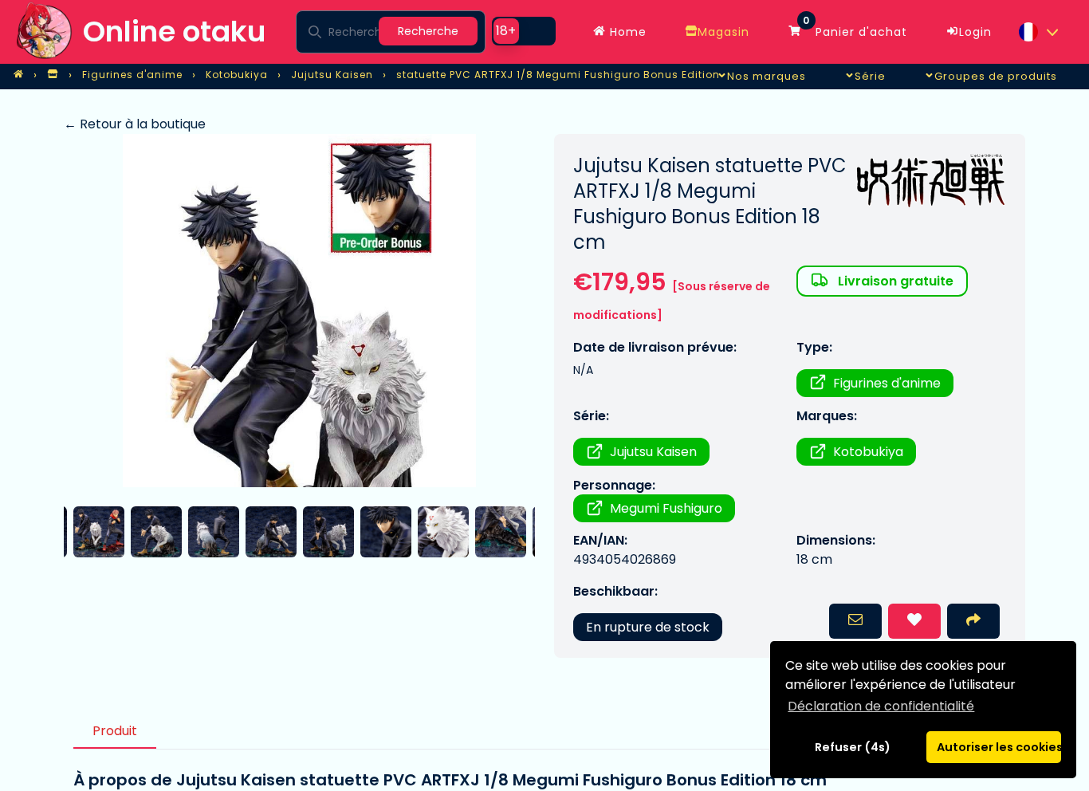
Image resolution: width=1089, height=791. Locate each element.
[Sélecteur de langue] (1038, 32)
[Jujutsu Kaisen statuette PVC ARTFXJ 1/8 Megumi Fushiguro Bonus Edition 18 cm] (299, 310)
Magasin (723, 32)
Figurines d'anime (887, 383)
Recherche (428, 31)
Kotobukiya (868, 452)
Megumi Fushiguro (666, 508)
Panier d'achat (855, 28)
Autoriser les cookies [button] (999, 747)
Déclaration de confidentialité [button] (881, 706)
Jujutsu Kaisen (653, 452)
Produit (114, 731)
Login (975, 32)
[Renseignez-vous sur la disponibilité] (855, 621)
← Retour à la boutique (135, 124)
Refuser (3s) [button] (853, 747)
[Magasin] (52, 75)
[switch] (524, 31)
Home (626, 32)
